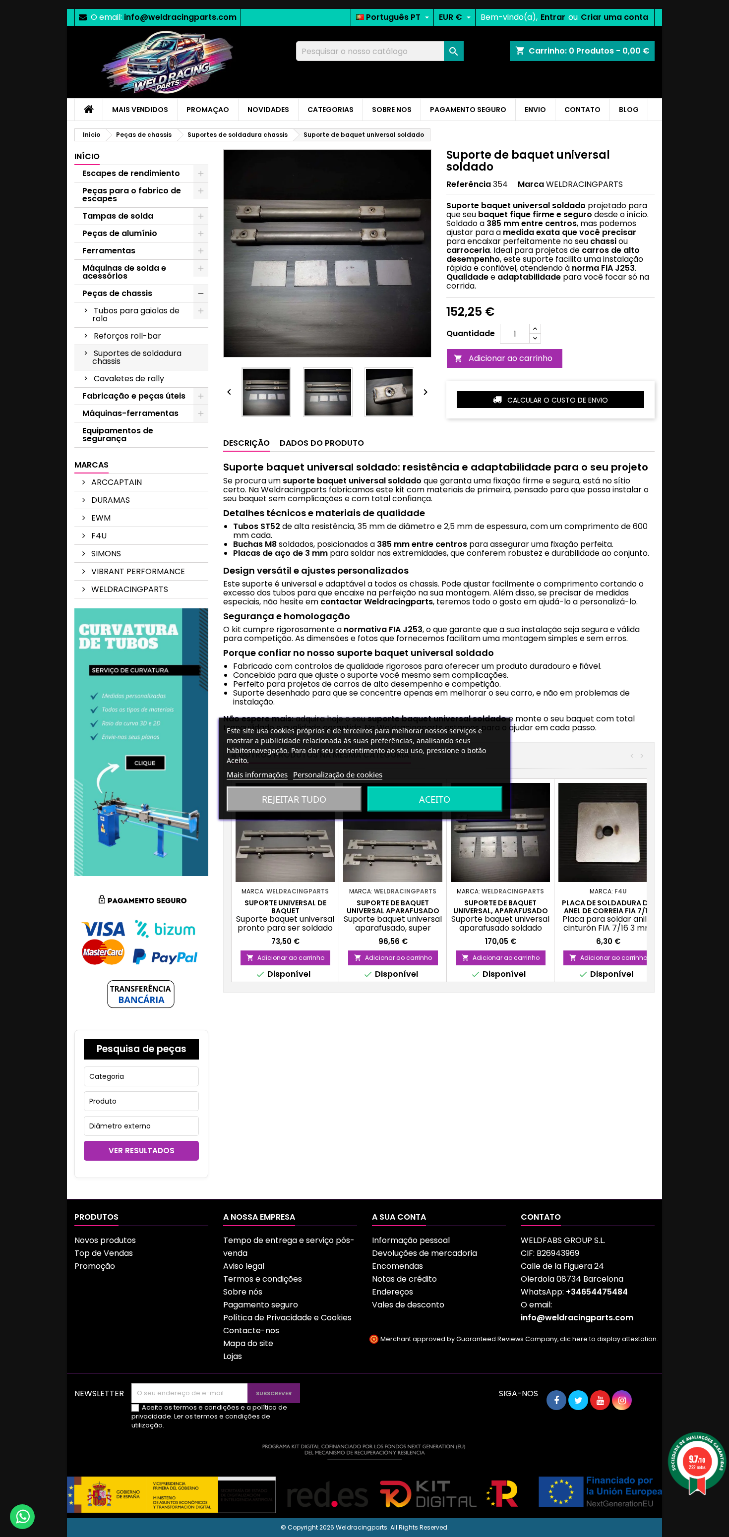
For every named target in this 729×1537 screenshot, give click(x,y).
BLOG (629, 110)
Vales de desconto (408, 1304)
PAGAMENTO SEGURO (468, 110)
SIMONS (105, 553)
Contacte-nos (251, 1330)
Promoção (94, 1266)
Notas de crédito (404, 1279)
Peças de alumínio (119, 233)
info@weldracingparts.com (180, 17)
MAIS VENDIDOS (140, 110)
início (87, 156)
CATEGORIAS (330, 110)
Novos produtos (105, 1240)
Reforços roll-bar (127, 336)
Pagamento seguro (260, 1304)
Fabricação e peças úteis (133, 396)
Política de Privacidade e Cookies (287, 1317)
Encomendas (397, 1266)
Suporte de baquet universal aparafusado (393, 907)
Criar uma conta (614, 17)
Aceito (434, 799)
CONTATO (582, 110)
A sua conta (399, 1217)
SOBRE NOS (392, 110)
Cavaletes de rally (129, 378)
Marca (531, 184)
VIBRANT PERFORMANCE (137, 571)
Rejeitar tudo (294, 799)
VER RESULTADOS (142, 1150)
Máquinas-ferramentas (130, 413)
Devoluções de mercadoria (424, 1253)
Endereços (392, 1292)
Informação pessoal (411, 1240)
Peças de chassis (117, 293)
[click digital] (364, 1477)
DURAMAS (109, 500)
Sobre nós (242, 1292)
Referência (468, 184)
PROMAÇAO (207, 110)
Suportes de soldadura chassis (137, 357)
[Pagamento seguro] (141, 952)
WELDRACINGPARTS (128, 589)
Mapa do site (248, 1343)
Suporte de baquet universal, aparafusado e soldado (500, 911)
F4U (98, 535)
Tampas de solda (117, 216)
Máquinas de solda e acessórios (124, 272)
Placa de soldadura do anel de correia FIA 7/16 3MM (608, 911)
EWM (100, 518)
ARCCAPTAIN (115, 482)
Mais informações (257, 774)
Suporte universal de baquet (285, 907)
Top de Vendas (103, 1253)
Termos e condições (262, 1279)
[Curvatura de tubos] (141, 741)
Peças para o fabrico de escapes (131, 194)
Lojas (232, 1356)
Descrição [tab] (246, 443)
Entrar (553, 17)
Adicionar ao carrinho (503, 358)
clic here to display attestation (608, 1339)
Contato (541, 1217)
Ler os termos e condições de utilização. (200, 1421)
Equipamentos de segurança (117, 434)
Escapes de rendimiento (131, 173)
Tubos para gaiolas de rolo (136, 314)
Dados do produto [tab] (322, 443)
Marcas (91, 465)
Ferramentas (108, 250)
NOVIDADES (268, 110)
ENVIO (535, 110)
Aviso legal (243, 1266)
